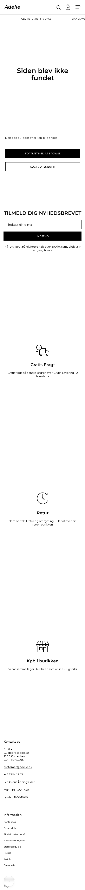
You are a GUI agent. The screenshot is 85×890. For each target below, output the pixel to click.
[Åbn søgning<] (59, 7)
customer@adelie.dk (18, 767)
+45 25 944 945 (13, 774)
